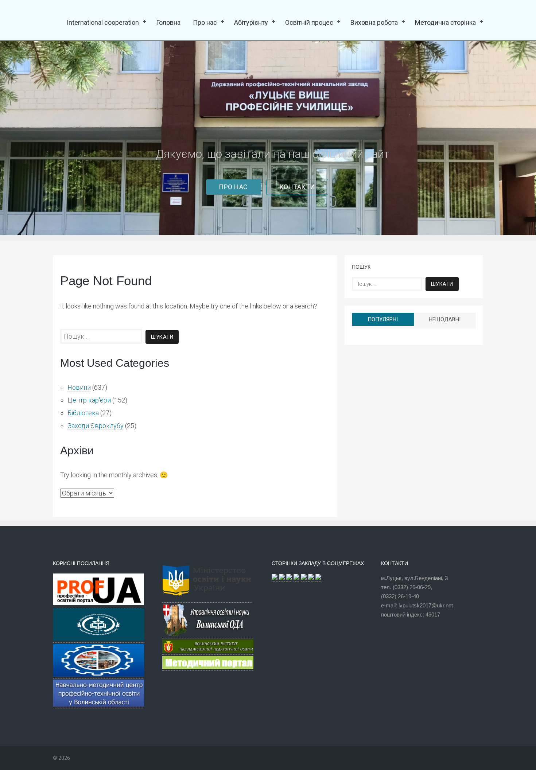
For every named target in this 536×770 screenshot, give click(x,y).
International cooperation (103, 22)
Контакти (297, 187)
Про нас (205, 22)
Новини (79, 387)
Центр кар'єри (89, 400)
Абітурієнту (251, 22)
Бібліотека (83, 413)
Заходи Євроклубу (95, 425)
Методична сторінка (445, 22)
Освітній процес (309, 22)
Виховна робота (374, 22)
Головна (168, 22)
